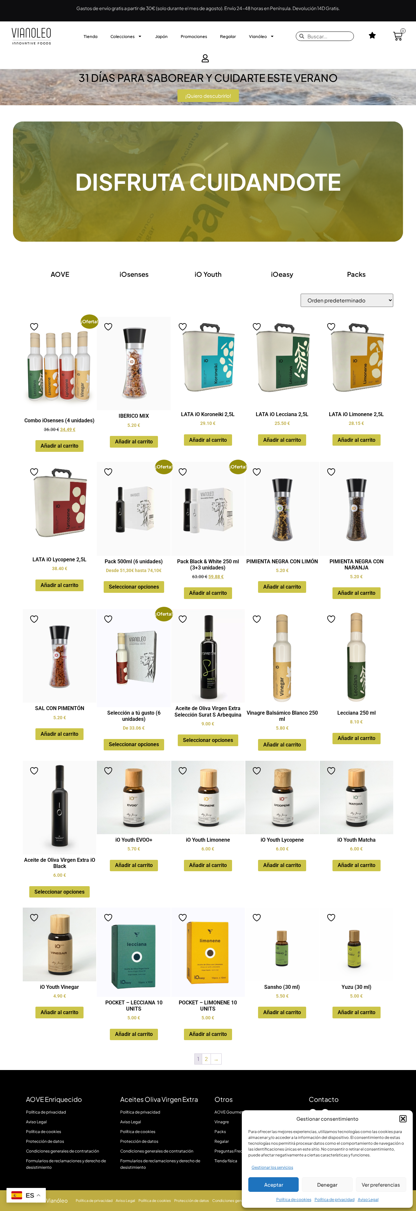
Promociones (194, 36)
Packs (356, 274)
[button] (403, 1118)
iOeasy (282, 274)
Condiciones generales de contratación (62, 1151)
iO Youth (208, 274)
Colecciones (122, 36)
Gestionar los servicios (272, 1167)
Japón (161, 36)
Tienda (91, 36)
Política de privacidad (335, 1199)
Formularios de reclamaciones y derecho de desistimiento (66, 1164)
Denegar (327, 1184)
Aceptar (273, 1184)
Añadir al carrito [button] (59, 446)
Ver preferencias (381, 1184)
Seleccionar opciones (208, 740)
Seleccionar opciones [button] (134, 587)
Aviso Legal (368, 1199)
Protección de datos (45, 1141)
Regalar (228, 36)
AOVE (60, 274)
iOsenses (134, 274)
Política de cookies (293, 1199)
